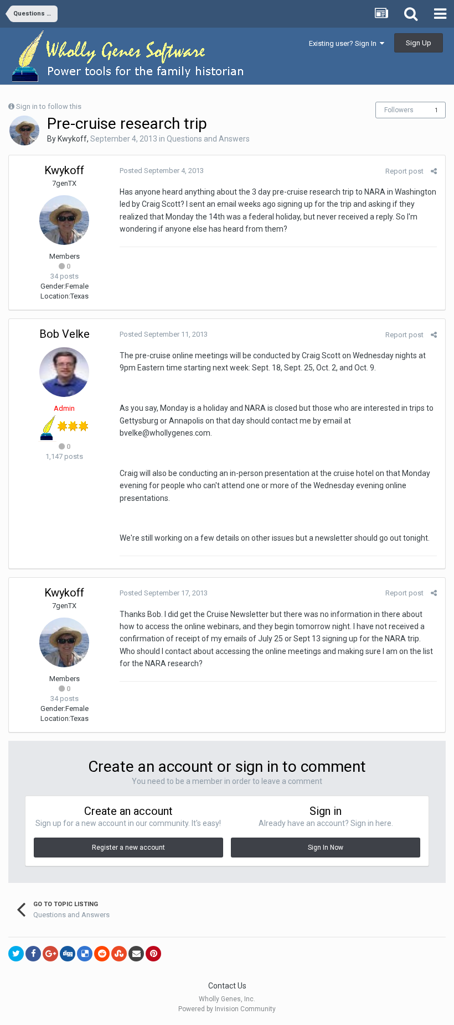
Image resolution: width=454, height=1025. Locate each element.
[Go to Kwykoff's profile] (24, 130)
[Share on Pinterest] (153, 953)
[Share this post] (434, 171)
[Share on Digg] (67, 953)
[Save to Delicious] (84, 953)
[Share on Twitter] (16, 953)
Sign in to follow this (48, 106)
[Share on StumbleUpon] (119, 953)
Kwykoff (72, 138)
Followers (399, 110)
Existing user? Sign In (344, 43)
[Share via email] (136, 953)
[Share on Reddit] (102, 953)
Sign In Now (325, 847)
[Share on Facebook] (33, 953)
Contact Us (227, 985)
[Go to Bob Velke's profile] (64, 372)
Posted (162, 170)
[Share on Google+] (50, 953)
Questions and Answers (208, 138)
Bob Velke (64, 334)
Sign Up (418, 43)
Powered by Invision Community (227, 1009)
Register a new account (128, 847)
